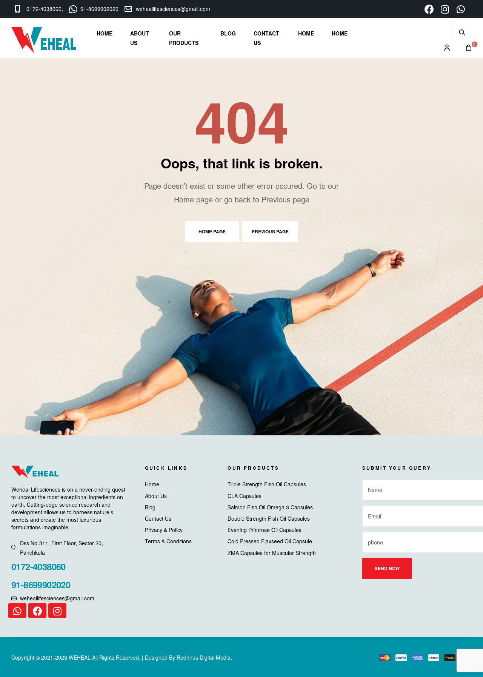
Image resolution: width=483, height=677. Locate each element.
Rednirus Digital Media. (204, 657)
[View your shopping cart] (465, 47)
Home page (212, 231)
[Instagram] (57, 610)
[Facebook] (37, 610)
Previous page (270, 231)
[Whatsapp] (17, 610)
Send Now (387, 568)
